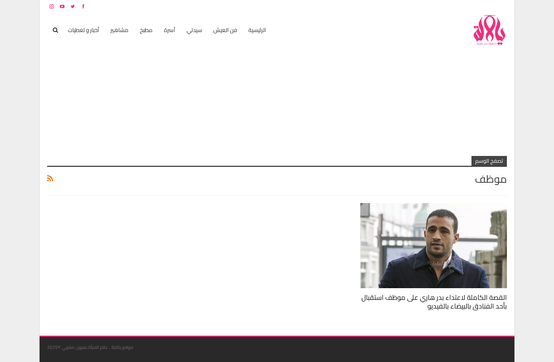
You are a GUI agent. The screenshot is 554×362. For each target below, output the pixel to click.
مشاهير (119, 29)
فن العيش (225, 29)
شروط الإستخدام (434, 6)
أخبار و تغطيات (83, 29)
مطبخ (146, 29)
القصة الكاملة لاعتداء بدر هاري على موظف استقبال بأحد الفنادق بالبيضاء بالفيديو (434, 301)
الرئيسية (257, 29)
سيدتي (194, 29)
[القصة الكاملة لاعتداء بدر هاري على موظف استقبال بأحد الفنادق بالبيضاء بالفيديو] (433, 245)
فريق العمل (480, 6)
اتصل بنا (459, 6)
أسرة (169, 29)
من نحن (501, 6)
